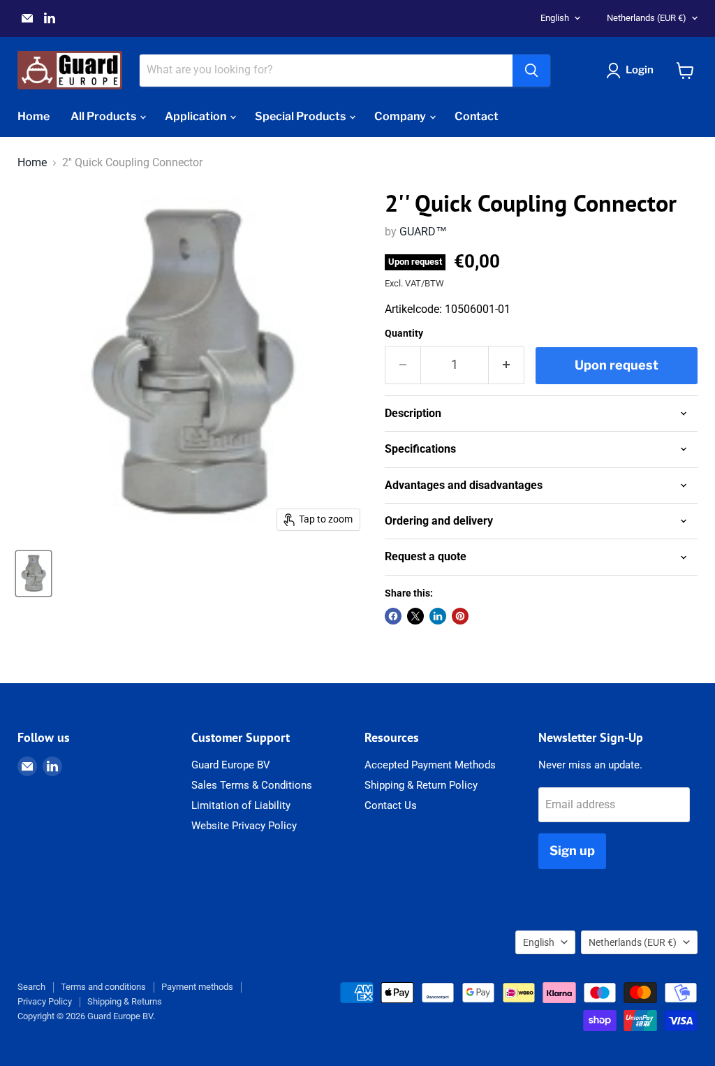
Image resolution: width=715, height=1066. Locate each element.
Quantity (404, 333)
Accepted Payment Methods (430, 765)
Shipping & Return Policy (421, 785)
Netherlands (646, 18)
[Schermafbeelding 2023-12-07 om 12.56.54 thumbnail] (33, 573)
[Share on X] (415, 616)
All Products (104, 116)
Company (401, 116)
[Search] (531, 70)
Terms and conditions (103, 986)
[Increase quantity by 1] (506, 365)
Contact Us (390, 805)
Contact (477, 116)
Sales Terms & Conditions (251, 785)
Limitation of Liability (240, 805)
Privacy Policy (44, 1001)
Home (33, 116)
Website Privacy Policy (244, 825)
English (554, 18)
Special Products (301, 116)
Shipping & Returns (124, 1001)
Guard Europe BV (230, 765)
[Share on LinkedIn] (437, 616)
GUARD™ (423, 231)
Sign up (572, 850)
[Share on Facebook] (393, 616)
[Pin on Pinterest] (460, 616)
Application (196, 116)
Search (31, 986)
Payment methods (197, 986)
